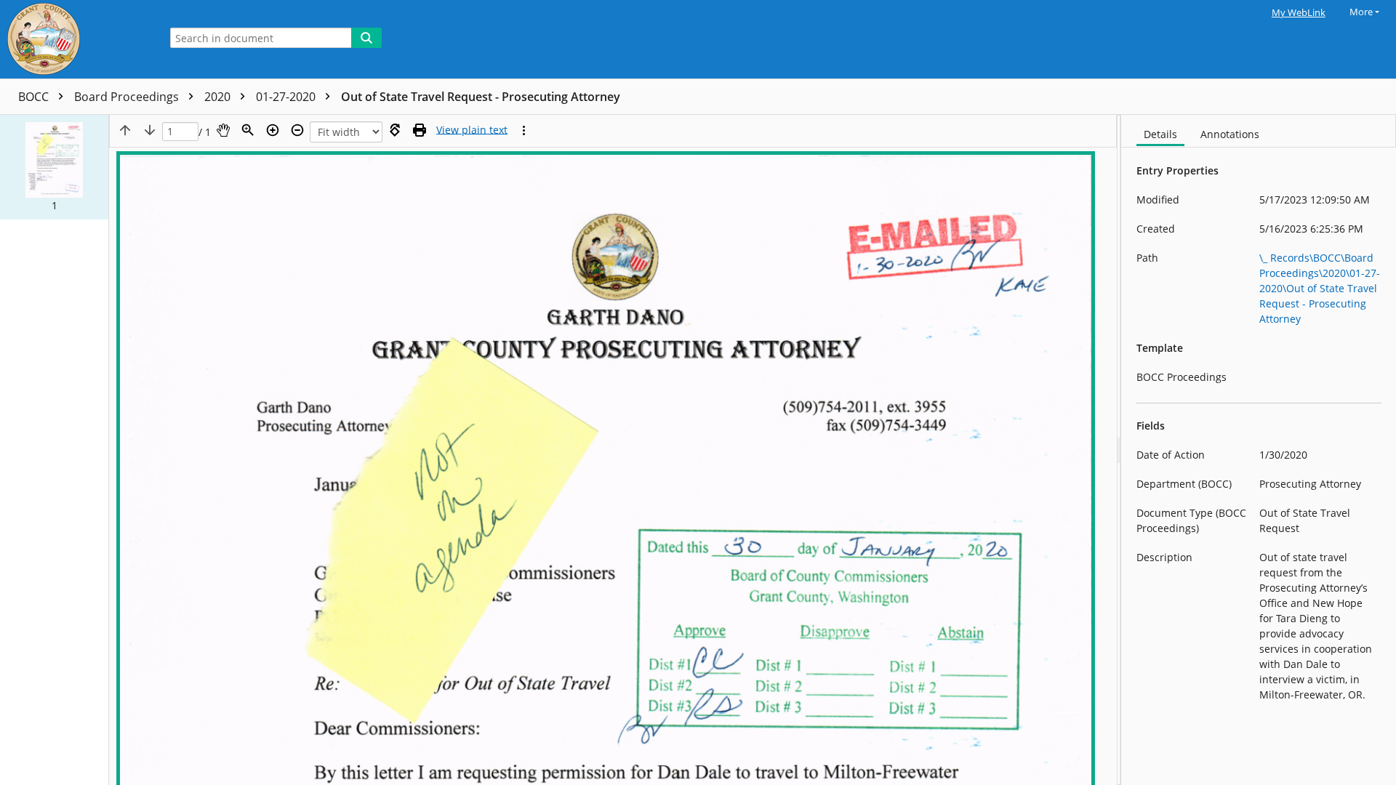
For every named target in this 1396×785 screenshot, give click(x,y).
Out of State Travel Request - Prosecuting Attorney (480, 97)
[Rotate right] (394, 130)
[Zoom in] (272, 130)
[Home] (76, 39)
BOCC (35, 97)
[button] (54, 167)
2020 (218, 97)
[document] (1258, 450)
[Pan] (223, 130)
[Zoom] (248, 130)
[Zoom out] (297, 130)
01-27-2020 (287, 97)
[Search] (366, 38)
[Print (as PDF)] (419, 130)
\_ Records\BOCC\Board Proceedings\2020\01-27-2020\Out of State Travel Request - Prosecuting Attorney (1319, 288)
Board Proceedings (128, 97)
